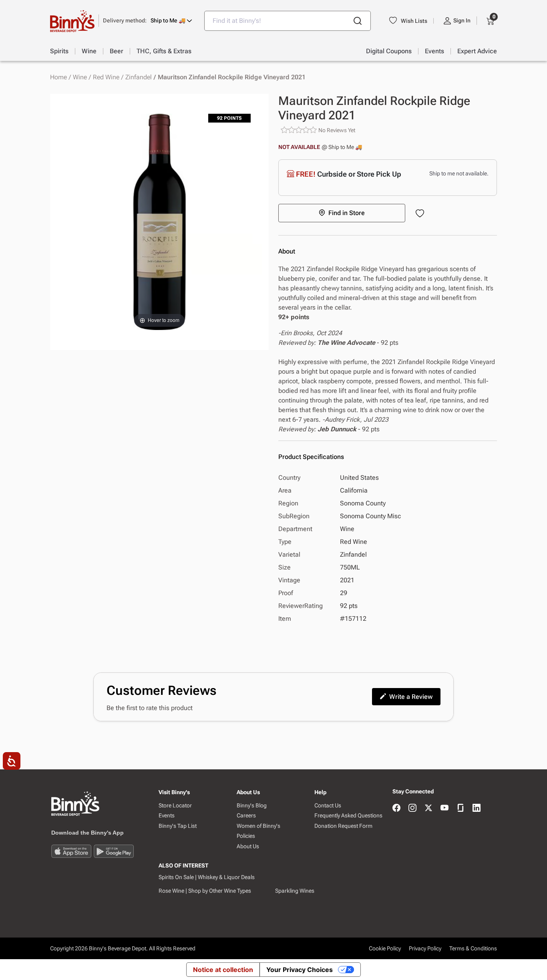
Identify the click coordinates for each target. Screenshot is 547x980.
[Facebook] (396, 808)
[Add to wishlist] (421, 214)
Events (167, 816)
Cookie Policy (385, 948)
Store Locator (175, 806)
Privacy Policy (425, 948)
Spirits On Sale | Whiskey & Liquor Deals (207, 877)
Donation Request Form (343, 826)
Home (58, 77)
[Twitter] (428, 808)
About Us (248, 846)
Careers (246, 816)
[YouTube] (444, 808)
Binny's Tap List (178, 826)
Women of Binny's (258, 826)
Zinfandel (138, 77)
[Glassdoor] (461, 808)
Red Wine (106, 77)
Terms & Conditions (473, 948)
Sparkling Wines (294, 890)
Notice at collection (223, 970)
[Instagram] (412, 808)
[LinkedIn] (477, 808)
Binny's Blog (252, 806)
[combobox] (287, 21)
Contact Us (327, 806)
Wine (80, 77)
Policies (246, 836)
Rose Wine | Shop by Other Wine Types (205, 890)
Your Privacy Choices (299, 970)
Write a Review (410, 696)
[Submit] (357, 21)
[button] (147, 20)
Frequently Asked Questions (348, 816)
